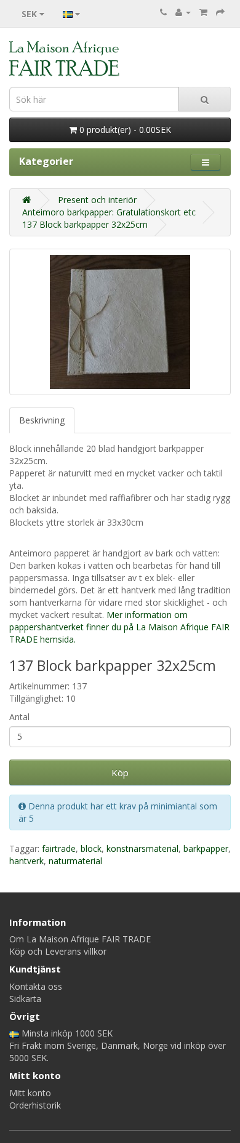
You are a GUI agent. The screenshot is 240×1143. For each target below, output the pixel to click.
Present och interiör (97, 200)
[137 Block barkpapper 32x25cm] (120, 322)
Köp (120, 772)
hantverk (26, 861)
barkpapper (205, 848)
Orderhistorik (35, 1105)
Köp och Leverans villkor (57, 951)
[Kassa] (220, 12)
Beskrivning (42, 420)
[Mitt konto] (183, 12)
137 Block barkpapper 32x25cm (85, 224)
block (91, 848)
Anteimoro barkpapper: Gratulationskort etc (109, 212)
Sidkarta (25, 999)
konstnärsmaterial (142, 848)
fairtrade (59, 848)
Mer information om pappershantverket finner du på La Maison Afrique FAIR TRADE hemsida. (119, 627)
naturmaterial (75, 861)
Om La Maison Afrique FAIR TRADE (80, 939)
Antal (19, 717)
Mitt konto (30, 1093)
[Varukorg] (203, 12)
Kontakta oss (35, 986)
